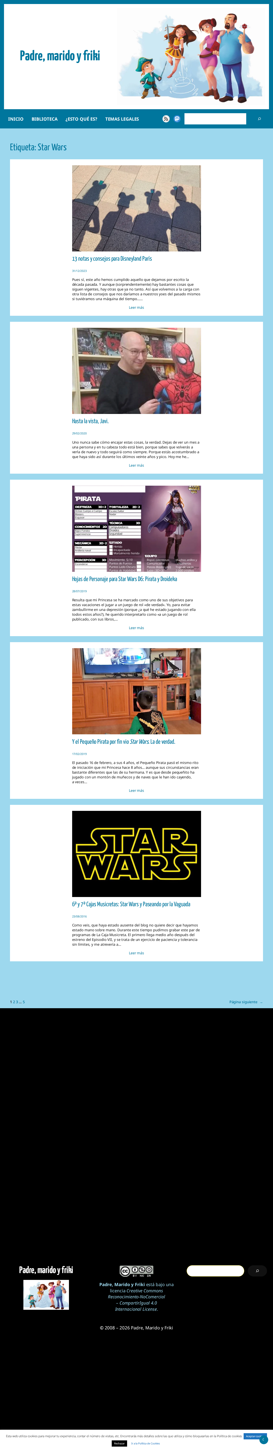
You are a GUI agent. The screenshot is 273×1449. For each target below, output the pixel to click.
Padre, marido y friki (60, 56)
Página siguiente (246, 1001)
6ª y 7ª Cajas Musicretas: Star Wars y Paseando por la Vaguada (131, 904)
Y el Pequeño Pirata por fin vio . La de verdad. (123, 742)
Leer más (136, 307)
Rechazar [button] (119, 1443)
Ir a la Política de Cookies (145, 1443)
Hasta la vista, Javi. (90, 421)
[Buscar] (259, 118)
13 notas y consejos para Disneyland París (112, 259)
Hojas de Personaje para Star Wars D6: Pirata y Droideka (124, 579)
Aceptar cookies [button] (255, 1436)
